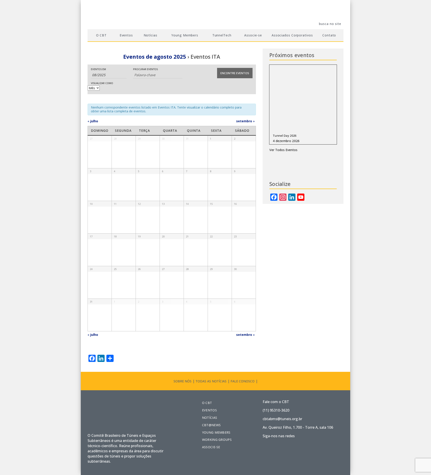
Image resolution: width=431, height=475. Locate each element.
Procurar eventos (145, 69)
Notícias (209, 417)
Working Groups (217, 439)
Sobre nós (182, 381)
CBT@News (211, 425)
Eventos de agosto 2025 (154, 56)
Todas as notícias (211, 381)
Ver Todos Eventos (283, 150)
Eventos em (98, 69)
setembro (245, 121)
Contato (329, 35)
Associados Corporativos (292, 35)
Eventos (126, 35)
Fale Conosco (243, 381)
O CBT (207, 403)
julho (93, 121)
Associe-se (253, 35)
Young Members (216, 432)
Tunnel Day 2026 (285, 136)
